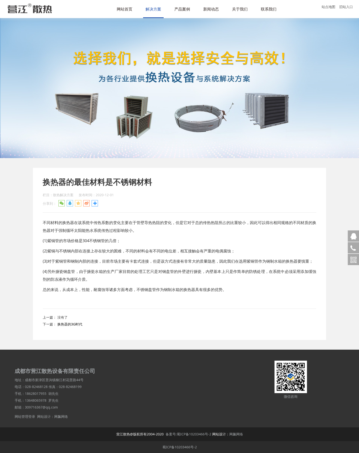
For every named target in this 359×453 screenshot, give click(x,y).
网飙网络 (61, 416)
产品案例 (182, 9)
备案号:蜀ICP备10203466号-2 (188, 434)
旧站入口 (346, 6)
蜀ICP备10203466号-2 (179, 447)
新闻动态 (211, 9)
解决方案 (153, 9)
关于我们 (240, 9)
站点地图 (328, 6)
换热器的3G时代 (69, 324)
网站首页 (124, 9)
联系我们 (268, 9)
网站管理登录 (25, 416)
